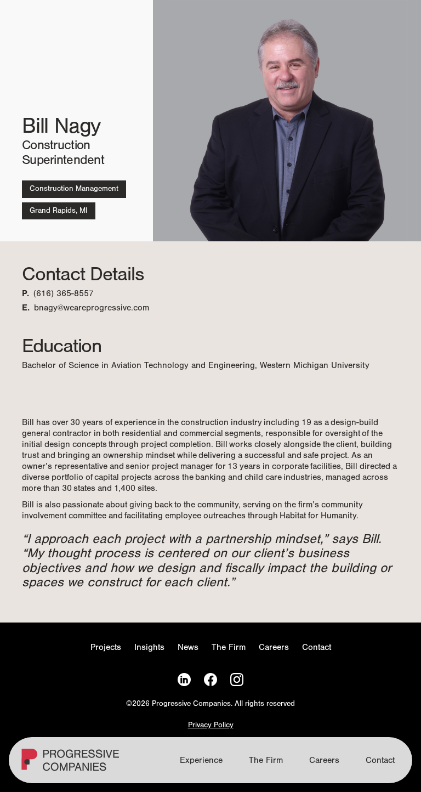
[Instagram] (236, 680)
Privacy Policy (211, 725)
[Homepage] (72, 764)
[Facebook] (210, 680)
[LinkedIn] (184, 680)
